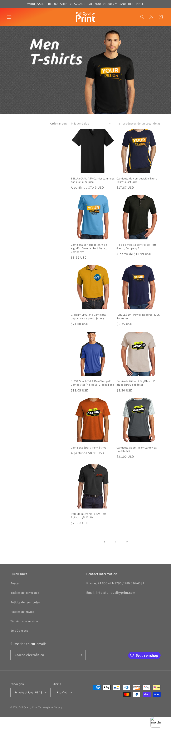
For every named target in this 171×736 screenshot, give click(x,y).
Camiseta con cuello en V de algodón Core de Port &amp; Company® (89, 248)
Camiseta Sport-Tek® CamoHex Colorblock (137, 449)
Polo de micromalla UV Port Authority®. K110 (89, 515)
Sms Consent (19, 630)
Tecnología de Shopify (50, 707)
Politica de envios (22, 612)
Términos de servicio (24, 621)
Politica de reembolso (25, 602)
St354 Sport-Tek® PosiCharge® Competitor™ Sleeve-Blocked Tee (92, 382)
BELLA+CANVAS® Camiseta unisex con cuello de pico (92, 180)
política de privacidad (24, 593)
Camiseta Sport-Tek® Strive (89, 447)
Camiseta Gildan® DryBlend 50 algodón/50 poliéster (136, 382)
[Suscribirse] (80, 655)
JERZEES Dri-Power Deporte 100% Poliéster (138, 316)
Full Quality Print (28, 707)
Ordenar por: (58, 123)
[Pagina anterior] (104, 542)
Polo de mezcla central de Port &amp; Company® (136, 246)
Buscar (15, 583)
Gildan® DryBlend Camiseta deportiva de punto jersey (88, 316)
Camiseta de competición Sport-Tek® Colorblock (137, 180)
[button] (8, 17)
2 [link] (127, 542)
